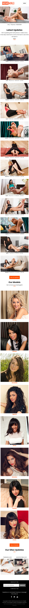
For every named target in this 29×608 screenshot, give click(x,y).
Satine (6, 138)
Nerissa (7, 99)
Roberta (7, 176)
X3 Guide (18, 604)
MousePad (13, 604)
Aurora (6, 215)
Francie (7, 157)
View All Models (14, 545)
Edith (7, 195)
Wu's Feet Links (7, 604)
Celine (7, 61)
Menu (24, 3)
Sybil (7, 119)
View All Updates (14, 277)
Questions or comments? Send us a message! (14, 592)
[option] (14, 16)
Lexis (7, 80)
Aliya (7, 253)
